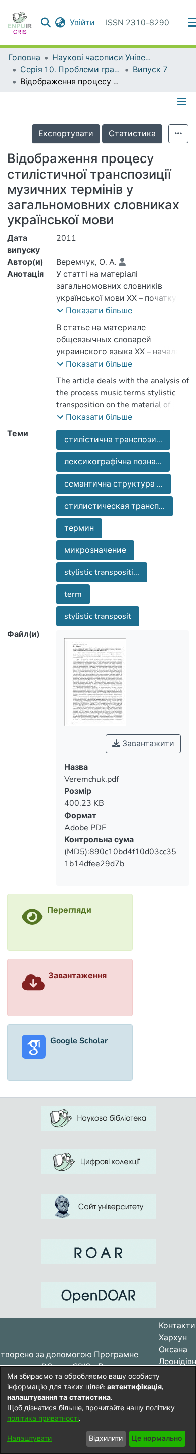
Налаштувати (29, 1438)
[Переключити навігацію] (183, 102)
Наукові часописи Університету (102, 57)
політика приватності (43, 1418)
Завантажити (147, 743)
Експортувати (65, 133)
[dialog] (98, 1410)
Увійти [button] (83, 22)
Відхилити (106, 1438)
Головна (24, 57)
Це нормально (157, 1438)
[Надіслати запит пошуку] (46, 23)
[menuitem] (60, 23)
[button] (94, 310)
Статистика (132, 133)
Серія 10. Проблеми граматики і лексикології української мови (70, 69)
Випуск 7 (150, 69)
